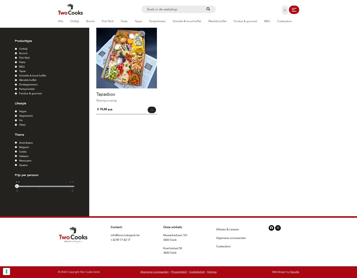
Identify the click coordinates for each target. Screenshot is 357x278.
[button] (294, 10)
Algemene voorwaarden (231, 238)
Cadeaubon (223, 246)
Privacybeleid (179, 272)
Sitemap (212, 272)
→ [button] (151, 110)
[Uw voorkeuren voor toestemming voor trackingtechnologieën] (6, 271)
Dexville (294, 272)
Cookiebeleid (197, 272)
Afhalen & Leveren (227, 229)
